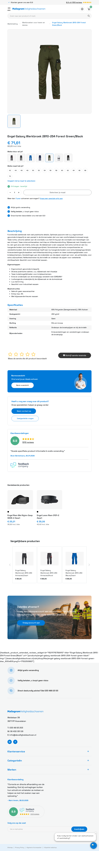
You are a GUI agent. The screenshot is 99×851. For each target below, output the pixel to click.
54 (45, 170)
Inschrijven (79, 829)
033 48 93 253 (16, 727)
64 (74, 170)
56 (50, 170)
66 (79, 170)
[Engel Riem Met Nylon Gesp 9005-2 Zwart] (20, 499)
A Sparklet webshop (50, 847)
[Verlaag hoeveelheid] (10, 192)
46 (21, 170)
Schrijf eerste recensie (76, 355)
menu (9, 10)
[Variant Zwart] (8, 512)
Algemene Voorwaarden (34, 847)
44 (16, 170)
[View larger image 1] (49, 71)
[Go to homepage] (28, 9)
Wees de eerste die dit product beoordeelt (27, 358)
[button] (14, 121)
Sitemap (10, 847)
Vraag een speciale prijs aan (51, 198)
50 (33, 170)
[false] (82, 9)
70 (10, 176)
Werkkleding (12, 24)
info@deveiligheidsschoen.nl (23, 735)
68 (85, 170)
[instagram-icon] (9, 742)
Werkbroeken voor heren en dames (33, 23)
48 (27, 170)
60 (62, 170)
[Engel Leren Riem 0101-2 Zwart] (49, 499)
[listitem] (24, 565)
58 (56, 170)
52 (39, 170)
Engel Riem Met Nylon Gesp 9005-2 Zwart (20, 516)
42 (10, 170)
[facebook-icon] (15, 742)
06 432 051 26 (16, 731)
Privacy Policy (19, 847)
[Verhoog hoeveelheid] (19, 192)
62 (68, 170)
